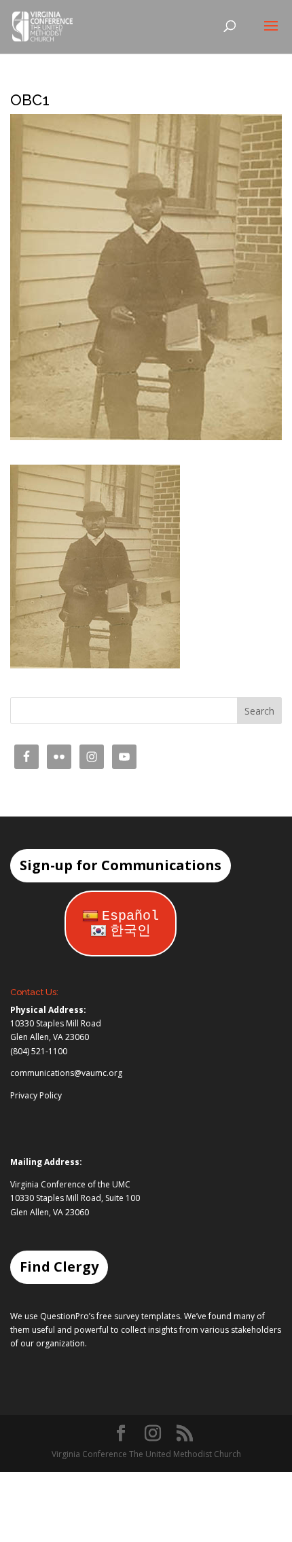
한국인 (130, 931)
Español (130, 916)
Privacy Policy (36, 1095)
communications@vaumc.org (66, 1073)
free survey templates (138, 1316)
